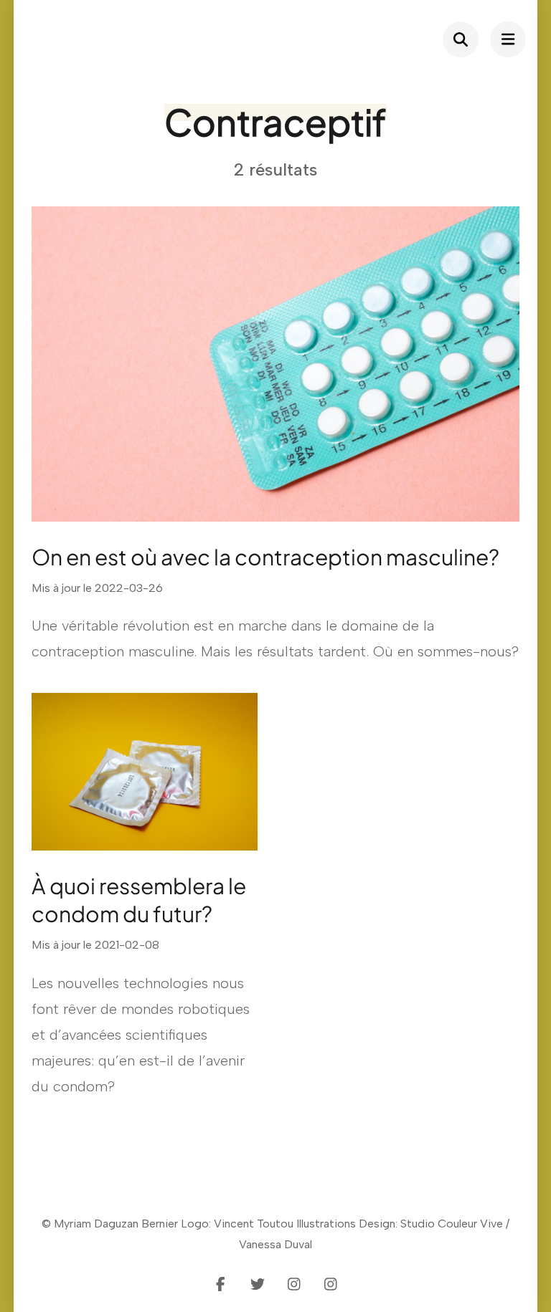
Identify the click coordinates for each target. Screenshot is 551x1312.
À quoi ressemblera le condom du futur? (139, 899)
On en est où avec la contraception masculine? (265, 556)
